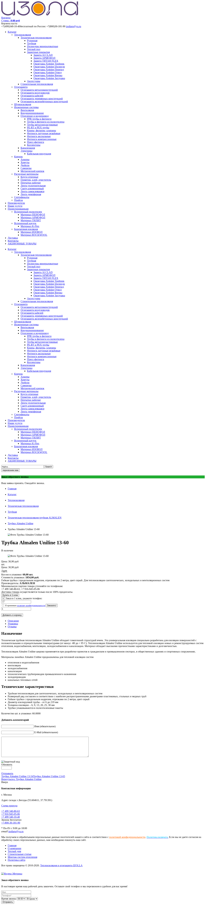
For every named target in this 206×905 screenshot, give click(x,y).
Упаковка (13, 623)
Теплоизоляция (22, 34)
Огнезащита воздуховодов (35, 92)
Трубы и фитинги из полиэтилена (45, 121)
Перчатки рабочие (31, 182)
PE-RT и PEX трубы (38, 127)
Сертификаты (21, 197)
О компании (14, 848)
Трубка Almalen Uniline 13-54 (17, 776)
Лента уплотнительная (33, 185)
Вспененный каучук (25, 223)
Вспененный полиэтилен (28, 211)
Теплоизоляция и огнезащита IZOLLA (61, 865)
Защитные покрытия (38, 52)
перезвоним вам (10, 470)
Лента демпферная (31, 194)
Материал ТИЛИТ (31, 220)
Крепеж (18, 156)
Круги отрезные (29, 177)
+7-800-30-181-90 (10, 822)
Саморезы (26, 168)
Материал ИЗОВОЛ (31, 232)
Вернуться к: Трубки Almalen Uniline (21, 779)
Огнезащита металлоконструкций (39, 89)
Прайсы (18, 200)
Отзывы (12, 626)
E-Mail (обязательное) (46, 732)
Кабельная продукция (39, 153)
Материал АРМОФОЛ (33, 217)
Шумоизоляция (22, 104)
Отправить (7, 773)
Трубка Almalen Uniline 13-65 (49, 776)
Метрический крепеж (32, 171)
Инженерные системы (26, 107)
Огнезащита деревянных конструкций (42, 98)
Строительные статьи (19, 854)
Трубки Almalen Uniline (20, 523)
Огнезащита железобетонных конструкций (44, 101)
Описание (13, 620)
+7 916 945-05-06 (10, 814)
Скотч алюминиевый (32, 188)
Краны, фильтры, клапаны (41, 130)
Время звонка (8, 898)
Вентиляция (27, 110)
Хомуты (25, 162)
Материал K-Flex (30, 226)
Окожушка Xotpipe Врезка (47, 75)
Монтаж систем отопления (22, 857)
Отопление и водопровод (35, 116)
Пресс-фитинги (35, 142)
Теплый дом (14, 851)
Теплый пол (33, 49)
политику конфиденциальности (31, 605)
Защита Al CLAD (43, 55)
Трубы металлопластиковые (42, 124)
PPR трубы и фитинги (39, 118)
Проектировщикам (18, 208)
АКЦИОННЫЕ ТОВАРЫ (22, 243)
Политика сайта (16, 860)
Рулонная (32, 40)
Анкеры (25, 159)
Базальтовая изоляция (26, 229)
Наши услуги (15, 206)
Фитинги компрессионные (41, 139)
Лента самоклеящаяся (32, 191)
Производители (16, 203)
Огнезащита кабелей (32, 95)
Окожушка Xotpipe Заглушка (49, 78)
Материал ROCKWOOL (34, 235)
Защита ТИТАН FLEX (45, 60)
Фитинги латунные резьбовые (43, 133)
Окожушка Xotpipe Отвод (47, 72)
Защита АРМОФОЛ (44, 58)
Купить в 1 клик (10, 595)
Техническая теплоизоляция (36, 37)
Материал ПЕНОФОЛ (33, 214)
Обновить (6, 764)
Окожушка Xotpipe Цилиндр (49, 66)
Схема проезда (9, 805)
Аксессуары (33, 81)
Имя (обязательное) (45, 726)
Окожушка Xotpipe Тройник (48, 63)
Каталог (12, 31)
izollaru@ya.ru (73, 26)
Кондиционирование (32, 113)
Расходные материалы (26, 174)
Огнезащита (21, 87)
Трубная (31, 43)
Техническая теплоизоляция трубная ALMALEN (34, 517)
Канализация (28, 148)
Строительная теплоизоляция (37, 84)
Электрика (26, 150)
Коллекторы (33, 145)
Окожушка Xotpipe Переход (48, 69)
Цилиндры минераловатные (42, 46)
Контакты (13, 240)
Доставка (13, 237)
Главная (12, 488)
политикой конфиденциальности (127, 837)
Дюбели (25, 165)
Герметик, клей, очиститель (36, 179)
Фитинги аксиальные (39, 136)
